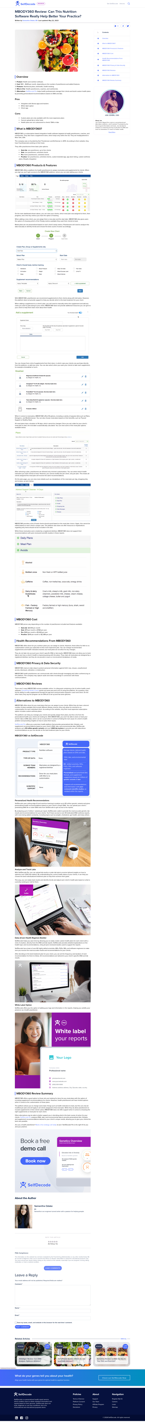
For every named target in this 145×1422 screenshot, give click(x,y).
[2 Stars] (51, 1242)
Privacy (95, 1407)
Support (95, 1399)
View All (124, 1339)
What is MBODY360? (109, 43)
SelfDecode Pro (31, 91)
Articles (122, 4)
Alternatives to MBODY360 (110, 75)
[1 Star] (49, 1242)
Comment (19, 1284)
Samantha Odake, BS (29, 21)
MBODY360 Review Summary (111, 80)
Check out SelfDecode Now (114, 1378)
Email (17, 1315)
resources (41, 3)
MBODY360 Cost (107, 53)
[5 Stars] (57, 1242)
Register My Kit (117, 1399)
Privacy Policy (77, 1404)
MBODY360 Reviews (109, 70)
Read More (112, 132)
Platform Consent (79, 1402)
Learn (114, 1404)
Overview (105, 38)
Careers (114, 1402)
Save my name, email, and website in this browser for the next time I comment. (44, 1323)
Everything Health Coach (30, 690)
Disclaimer (76, 1407)
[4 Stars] (55, 1242)
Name (17, 1308)
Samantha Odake (43, 1206)
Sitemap (115, 1407)
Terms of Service (78, 1399)
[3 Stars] (53, 1242)
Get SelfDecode (112, 4)
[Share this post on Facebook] (123, 26)
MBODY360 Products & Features (112, 48)
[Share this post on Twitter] (128, 26)
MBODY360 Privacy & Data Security (113, 65)
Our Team (96, 1402)
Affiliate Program (98, 1404)
